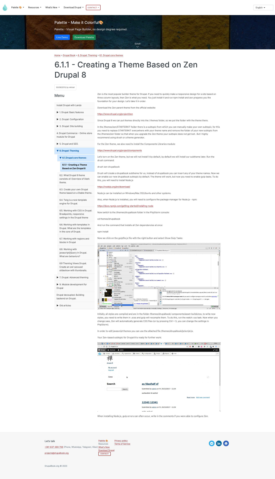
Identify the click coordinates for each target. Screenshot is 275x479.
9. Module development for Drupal (72, 286)
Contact (93, 7)
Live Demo (62, 37)
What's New (51, 7)
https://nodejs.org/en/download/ (113, 186)
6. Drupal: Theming (87, 55)
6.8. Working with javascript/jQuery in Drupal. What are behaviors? (73, 253)
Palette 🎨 (16, 7)
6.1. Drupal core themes (111, 55)
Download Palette (84, 37)
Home (57, 55)
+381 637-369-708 (54, 447)
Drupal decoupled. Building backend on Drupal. (70, 297)
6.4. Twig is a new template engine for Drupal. (73, 202)
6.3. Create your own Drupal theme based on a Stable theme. (75, 191)
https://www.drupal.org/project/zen (115, 114)
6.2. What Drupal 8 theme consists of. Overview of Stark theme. (74, 179)
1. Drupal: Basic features (71, 112)
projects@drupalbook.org (57, 453)
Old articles (65, 305)
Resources (34, 7)
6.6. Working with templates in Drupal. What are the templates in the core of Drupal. (75, 228)
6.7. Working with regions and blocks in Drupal (74, 240)
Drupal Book (69, 55)
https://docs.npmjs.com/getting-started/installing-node (125, 206)
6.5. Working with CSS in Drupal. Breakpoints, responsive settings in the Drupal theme (75, 214)
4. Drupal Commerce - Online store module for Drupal (74, 135)
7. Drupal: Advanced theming (73, 277)
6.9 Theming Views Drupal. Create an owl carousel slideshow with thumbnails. (73, 267)
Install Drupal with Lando (69, 105)
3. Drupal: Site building (71, 126)
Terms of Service (122, 444)
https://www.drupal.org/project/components (119, 150)
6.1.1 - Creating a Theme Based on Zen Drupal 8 (74, 166)
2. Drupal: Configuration (71, 119)
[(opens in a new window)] (212, 443)
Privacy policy (121, 441)
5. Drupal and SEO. (68, 143)
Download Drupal (73, 7)
